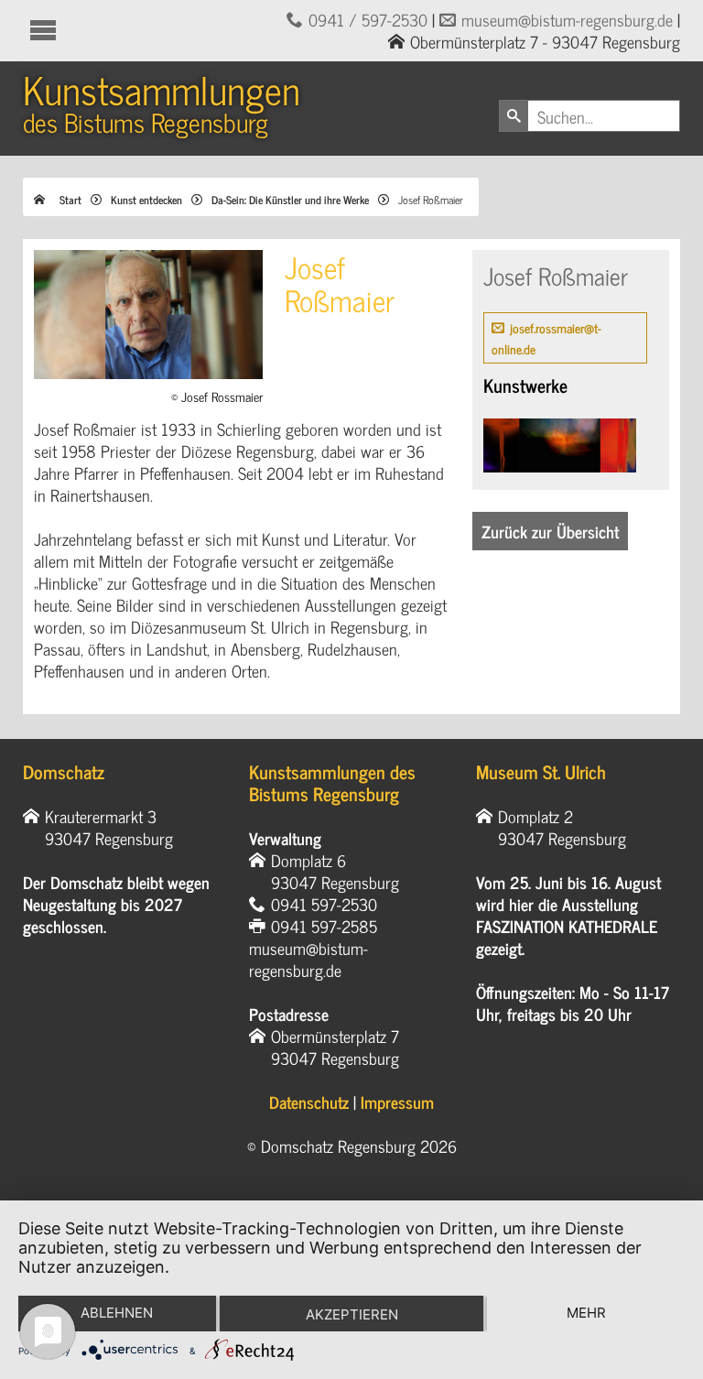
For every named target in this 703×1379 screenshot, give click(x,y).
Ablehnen (117, 1312)
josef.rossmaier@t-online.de (546, 338)
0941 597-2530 (324, 904)
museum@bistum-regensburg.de (567, 19)
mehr (586, 1312)
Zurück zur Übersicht (550, 531)
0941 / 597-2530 (367, 19)
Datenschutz (309, 1101)
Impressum (397, 1101)
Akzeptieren (352, 1314)
